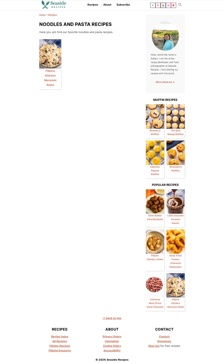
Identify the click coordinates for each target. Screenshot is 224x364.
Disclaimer (112, 341)
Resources (164, 341)
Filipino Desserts (60, 350)
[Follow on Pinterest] (158, 5)
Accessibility (112, 350)
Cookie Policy (112, 345)
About (107, 4)
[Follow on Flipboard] (173, 5)
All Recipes (59, 341)
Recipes (93, 4)
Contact (164, 336)
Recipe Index (59, 336)
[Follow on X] (163, 5)
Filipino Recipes (59, 345)
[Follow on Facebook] (152, 5)
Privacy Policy (112, 336)
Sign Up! (154, 345)
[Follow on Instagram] (168, 5)
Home (42, 14)
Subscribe (123, 4)
